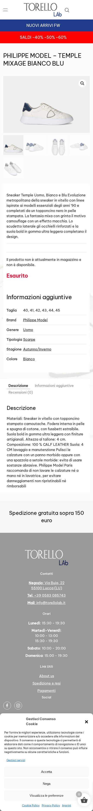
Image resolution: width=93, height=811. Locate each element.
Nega (46, 783)
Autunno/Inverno (37, 349)
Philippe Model (35, 320)
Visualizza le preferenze (46, 795)
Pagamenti (46, 690)
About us (46, 676)
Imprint (66, 805)
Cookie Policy (31, 805)
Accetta (46, 772)
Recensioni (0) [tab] (20, 392)
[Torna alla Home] (43, 9)
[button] (86, 721)
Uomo (28, 330)
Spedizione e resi (46, 683)
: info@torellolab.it (46, 603)
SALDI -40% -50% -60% (43, 37)
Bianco (29, 359)
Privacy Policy (51, 805)
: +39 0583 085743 (46, 595)
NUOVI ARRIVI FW (43, 25)
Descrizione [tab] (18, 385)
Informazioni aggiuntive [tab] (54, 385)
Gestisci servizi (15, 760)
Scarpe (29, 339)
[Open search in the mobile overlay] (67, 10)
